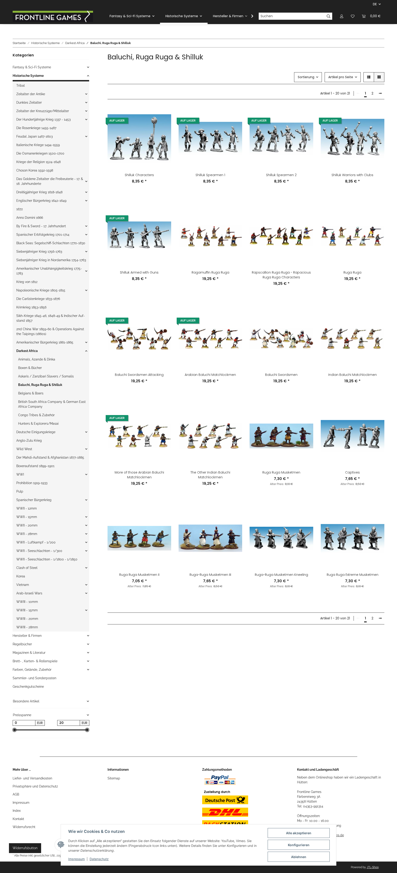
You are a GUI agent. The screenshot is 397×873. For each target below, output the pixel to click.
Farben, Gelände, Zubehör (32, 669)
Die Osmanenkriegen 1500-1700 (40, 153)
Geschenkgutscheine (28, 686)
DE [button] (375, 4)
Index (17, 810)
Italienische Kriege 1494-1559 (38, 145)
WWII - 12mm (26, 508)
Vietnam (22, 585)
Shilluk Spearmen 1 (210, 175)
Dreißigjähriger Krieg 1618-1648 (39, 192)
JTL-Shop (373, 867)
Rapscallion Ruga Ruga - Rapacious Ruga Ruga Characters (281, 275)
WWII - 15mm (26, 517)
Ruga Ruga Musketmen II (139, 574)
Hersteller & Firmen (27, 635)
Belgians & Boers (30, 393)
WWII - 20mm (26, 525)
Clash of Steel (26, 568)
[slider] (14, 730)
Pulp (19, 491)
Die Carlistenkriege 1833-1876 (38, 299)
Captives (352, 472)
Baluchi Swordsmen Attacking (139, 374)
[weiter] (380, 93)
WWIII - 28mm (27, 627)
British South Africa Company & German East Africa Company (52, 404)
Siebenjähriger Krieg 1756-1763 (39, 251)
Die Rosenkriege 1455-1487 (36, 128)
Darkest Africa (27, 351)
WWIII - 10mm (27, 602)
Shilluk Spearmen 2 (281, 175)
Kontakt (18, 819)
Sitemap (114, 778)
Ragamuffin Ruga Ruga (210, 272)
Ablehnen (298, 857)
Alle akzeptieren (298, 833)
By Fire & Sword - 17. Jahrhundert (41, 226)
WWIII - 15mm (27, 610)
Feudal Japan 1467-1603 (34, 136)
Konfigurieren (298, 845)
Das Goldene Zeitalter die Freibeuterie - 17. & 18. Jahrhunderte (49, 181)
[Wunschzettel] (352, 16)
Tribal (20, 85)
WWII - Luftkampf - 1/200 (36, 542)
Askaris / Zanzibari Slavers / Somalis (46, 376)
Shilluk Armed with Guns (139, 272)
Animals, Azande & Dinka (36, 359)
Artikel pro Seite (340, 77)
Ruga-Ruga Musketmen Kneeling (281, 574)
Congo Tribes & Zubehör (36, 415)
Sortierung (306, 77)
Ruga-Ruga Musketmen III (210, 574)
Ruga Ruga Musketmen (281, 472)
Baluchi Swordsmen (281, 374)
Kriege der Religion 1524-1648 (38, 162)
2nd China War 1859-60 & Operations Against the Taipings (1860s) (50, 331)
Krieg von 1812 (26, 282)
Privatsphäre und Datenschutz (35, 786)
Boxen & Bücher (30, 368)
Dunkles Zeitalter (29, 102)
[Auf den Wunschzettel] (163, 114)
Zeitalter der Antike (30, 94)
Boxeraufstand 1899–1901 (35, 466)
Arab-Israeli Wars (29, 593)
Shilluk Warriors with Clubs (352, 175)
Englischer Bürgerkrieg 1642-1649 (41, 200)
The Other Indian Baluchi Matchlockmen (210, 474)
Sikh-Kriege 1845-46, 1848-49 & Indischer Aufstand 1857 (50, 318)
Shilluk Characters (139, 175)
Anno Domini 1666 (29, 217)
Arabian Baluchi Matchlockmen (210, 374)
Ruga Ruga (352, 272)
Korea (20, 576)
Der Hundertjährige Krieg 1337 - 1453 (43, 119)
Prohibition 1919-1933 (31, 483)
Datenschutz (99, 859)
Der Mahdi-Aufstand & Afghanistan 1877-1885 (50, 457)
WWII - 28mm (26, 534)
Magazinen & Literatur (29, 652)
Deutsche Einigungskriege (35, 432)
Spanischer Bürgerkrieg (33, 500)
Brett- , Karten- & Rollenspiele (35, 661)
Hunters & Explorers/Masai (38, 423)
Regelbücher (22, 644)
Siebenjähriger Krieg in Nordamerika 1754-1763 (51, 260)
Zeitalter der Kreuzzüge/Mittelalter (42, 111)
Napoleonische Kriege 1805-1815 (40, 290)
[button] (341, 16)
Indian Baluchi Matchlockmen (352, 374)
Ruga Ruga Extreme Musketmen (352, 574)
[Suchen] (328, 16)
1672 (19, 209)
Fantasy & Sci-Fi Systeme (32, 67)
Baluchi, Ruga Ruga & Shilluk (40, 385)
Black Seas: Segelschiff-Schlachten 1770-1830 (50, 243)
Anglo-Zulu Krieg (29, 440)
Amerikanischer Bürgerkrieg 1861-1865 (44, 342)
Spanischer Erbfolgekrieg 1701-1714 (42, 234)
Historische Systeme (28, 76)
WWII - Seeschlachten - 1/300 (39, 551)
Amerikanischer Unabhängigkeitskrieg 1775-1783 (49, 271)
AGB (16, 794)
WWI (20, 474)
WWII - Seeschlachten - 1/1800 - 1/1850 (46, 559)
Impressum (21, 802)
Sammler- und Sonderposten (34, 678)
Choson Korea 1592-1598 (34, 170)
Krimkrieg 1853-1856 (31, 307)
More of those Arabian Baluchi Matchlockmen (139, 474)
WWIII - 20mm (27, 619)
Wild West (24, 449)
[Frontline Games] (53, 16)
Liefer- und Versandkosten (32, 778)
